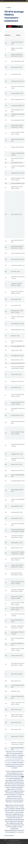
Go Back (8, 7)
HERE (22, 777)
